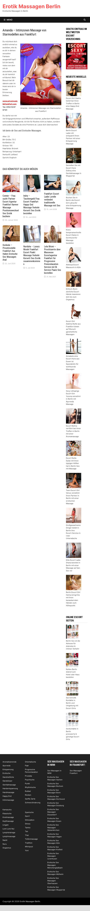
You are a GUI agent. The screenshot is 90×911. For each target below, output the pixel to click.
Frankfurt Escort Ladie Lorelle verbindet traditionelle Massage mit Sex (52, 199)
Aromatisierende (9, 762)
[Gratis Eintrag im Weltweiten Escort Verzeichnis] (76, 56)
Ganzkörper (7, 781)
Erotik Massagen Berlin (31, 6)
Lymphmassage (9, 836)
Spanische (29, 812)
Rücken (28, 795)
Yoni (27, 850)
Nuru (5, 844)
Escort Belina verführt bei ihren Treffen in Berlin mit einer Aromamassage (73, 431)
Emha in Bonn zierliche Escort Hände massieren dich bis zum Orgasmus (73, 294)
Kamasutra (7, 809)
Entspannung (8, 769)
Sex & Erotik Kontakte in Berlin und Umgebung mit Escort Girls (72, 703)
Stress (27, 824)
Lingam (6, 825)
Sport (27, 816)
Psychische (29, 780)
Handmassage (8, 792)
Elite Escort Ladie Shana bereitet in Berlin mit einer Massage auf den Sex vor (73, 565)
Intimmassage (8, 800)
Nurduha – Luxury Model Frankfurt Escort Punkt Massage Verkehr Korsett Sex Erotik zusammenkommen (31, 255)
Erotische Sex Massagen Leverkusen (53, 856)
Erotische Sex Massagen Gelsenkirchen (53, 827)
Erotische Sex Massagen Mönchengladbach (55, 865)
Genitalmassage (9, 785)
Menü (9, 20)
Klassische (7, 813)
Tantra (27, 827)
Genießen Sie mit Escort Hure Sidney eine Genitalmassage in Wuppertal (73, 170)
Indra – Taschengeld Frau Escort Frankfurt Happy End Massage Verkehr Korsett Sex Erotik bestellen (31, 204)
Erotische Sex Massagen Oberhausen (53, 880)
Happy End (7, 796)
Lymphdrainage (9, 832)
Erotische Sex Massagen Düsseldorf (53, 812)
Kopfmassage (8, 821)
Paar (27, 765)
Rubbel (28, 791)
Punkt (27, 783)
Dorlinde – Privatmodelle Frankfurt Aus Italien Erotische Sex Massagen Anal (10, 252)
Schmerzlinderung (32, 802)
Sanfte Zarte (30, 799)
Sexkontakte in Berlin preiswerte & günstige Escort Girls (72, 734)
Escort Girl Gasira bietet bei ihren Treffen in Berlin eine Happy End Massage (73, 103)
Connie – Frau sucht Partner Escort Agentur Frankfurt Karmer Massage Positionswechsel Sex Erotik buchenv (11, 206)
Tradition (28, 843)
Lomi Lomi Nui (8, 829)
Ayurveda (6, 765)
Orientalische (30, 762)
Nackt (5, 840)
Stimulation (29, 820)
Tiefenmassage (31, 839)
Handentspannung (10, 788)
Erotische (6, 773)
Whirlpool (29, 846)
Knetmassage (8, 817)
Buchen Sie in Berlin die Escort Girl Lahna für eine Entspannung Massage (73, 202)
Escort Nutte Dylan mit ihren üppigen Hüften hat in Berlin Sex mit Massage (73, 463)
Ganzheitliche (8, 777)
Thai (27, 835)
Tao (26, 831)
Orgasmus (7, 848)
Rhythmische (30, 787)
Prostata (28, 776)
